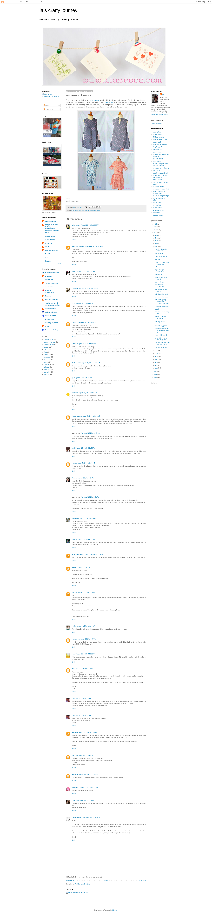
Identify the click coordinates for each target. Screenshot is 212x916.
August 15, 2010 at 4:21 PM (85, 478)
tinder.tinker (159, 254)
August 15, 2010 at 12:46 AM (86, 344)
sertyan (74, 592)
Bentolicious (49, 280)
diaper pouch (157, 134)
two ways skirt (157, 149)
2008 (155, 374)
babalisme (48, 276)
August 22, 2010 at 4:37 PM (84, 755)
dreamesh (48, 296)
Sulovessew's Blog (51, 330)
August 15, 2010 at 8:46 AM (90, 416)
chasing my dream (51, 283)
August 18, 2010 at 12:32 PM (85, 654)
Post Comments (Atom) (82, 884)
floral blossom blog (51, 299)
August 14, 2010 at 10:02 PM (88, 288)
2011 (155, 230)
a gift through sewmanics (159, 270)
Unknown (75, 732)
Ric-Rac (47, 247)
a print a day (49, 243)
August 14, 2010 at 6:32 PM (90, 225)
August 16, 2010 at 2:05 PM (94, 554)
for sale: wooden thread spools (160, 317)
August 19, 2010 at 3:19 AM (82, 698)
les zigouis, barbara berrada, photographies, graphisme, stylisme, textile (52, 228)
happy (74, 271)
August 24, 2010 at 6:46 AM (89, 787)
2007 (155, 377)
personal (47, 364)
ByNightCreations (78, 554)
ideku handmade (50, 308)
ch (72, 303)
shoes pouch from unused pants (159, 192)
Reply (74, 239)
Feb (156, 365)
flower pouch (157, 207)
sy (72, 378)
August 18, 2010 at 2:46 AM (86, 626)
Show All (58, 263)
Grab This (155, 123)
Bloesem (48, 261)
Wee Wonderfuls (50, 254)
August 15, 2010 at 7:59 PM (86, 518)
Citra (73, 669)
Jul (156, 351)
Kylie (73, 800)
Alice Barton (76, 225)
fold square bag (158, 137)
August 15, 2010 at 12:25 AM (86, 323)
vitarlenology (76, 416)
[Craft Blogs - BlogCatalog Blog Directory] (51, 96)
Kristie (74, 323)
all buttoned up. (50, 240)
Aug (156, 246)
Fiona (73, 539)
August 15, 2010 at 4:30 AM (90, 363)
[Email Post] (86, 207)
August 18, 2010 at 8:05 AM (87, 639)
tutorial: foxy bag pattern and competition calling (162, 301)
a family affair (159, 267)
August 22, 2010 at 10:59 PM (88, 775)
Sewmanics (94, 100)
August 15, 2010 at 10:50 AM (90, 433)
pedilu (74, 626)
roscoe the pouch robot (161, 189)
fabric (46, 349)
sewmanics (91, 210)
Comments (49, 109)
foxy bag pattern (158, 147)
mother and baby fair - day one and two (162, 343)
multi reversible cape (160, 139)
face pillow (156, 212)
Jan (156, 368)
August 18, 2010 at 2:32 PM (85, 669)
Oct (156, 241)
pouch (157, 309)
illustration (47, 359)
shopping (98, 210)
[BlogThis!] (92, 207)
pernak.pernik (49, 319)
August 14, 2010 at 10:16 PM (83, 303)
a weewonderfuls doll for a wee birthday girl (162, 330)
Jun (156, 354)
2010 (155, 232)
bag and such (48, 339)
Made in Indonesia (51, 312)
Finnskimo (75, 787)
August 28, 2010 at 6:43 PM (91, 817)
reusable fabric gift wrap (161, 168)
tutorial (46, 374)
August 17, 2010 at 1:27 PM (87, 567)
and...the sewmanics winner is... (162, 263)
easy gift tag (157, 132)
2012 (155, 227)
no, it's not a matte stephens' (161, 250)
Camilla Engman (50, 221)
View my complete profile (159, 114)
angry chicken (50, 236)
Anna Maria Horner (51, 250)
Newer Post (70, 880)
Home (106, 880)
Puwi (73, 478)
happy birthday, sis (161, 335)
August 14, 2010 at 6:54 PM (94, 246)
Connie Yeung (76, 817)
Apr (156, 359)
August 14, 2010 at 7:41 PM (86, 271)
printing (46, 367)
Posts (47, 105)
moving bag (157, 205)
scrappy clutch (158, 215)
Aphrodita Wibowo (78, 246)
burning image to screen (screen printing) (161, 164)
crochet (46, 347)
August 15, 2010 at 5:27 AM (83, 378)
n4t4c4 (74, 344)
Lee (73, 755)
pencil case (157, 152)
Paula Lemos (76, 363)
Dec (156, 235)
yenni (73, 654)
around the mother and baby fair (161, 339)
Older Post (142, 880)
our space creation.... (162, 347)
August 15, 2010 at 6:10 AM (88, 393)
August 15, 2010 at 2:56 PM (85, 463)
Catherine (75, 288)
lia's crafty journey (58, 10)
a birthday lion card (161, 294)
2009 (155, 371)
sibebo (47, 326)
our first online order (161, 297)
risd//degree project (51, 323)
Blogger (115, 910)
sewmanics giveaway (162, 306)
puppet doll (157, 142)
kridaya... (158, 259)
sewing (46, 369)
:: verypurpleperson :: (52, 273)
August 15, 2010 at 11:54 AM (85, 448)
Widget (160, 123)
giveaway (84, 210)
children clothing (76, 210)
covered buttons (158, 186)
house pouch (157, 180)
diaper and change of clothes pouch (160, 176)
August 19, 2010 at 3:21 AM (82, 715)
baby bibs (156, 170)
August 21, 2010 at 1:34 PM (88, 732)
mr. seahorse (157, 202)
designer (75, 393)
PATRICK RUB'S (50, 316)
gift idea (46, 354)
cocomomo (49, 287)
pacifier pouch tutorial (160, 173)
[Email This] (90, 207)
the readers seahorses (159, 285)
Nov (156, 238)
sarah (74, 463)
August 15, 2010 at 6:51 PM (90, 497)
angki (73, 448)
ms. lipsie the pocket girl (161, 196)
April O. (74, 567)
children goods (49, 344)
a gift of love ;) (159, 282)
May (157, 356)
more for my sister (161, 256)
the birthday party (161, 326)
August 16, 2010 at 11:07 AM (85, 539)
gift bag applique (158, 159)
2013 (155, 224)
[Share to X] (95, 207)
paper (46, 362)
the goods (158, 274)
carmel (74, 518)
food (45, 352)
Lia (163, 94)
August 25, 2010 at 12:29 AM (85, 800)
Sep (156, 244)
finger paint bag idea (160, 144)
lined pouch (157, 161)
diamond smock (158, 210)
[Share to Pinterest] (99, 207)
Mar (156, 362)
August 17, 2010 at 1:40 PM (87, 592)
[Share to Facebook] (97, 207)
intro (46, 257)
